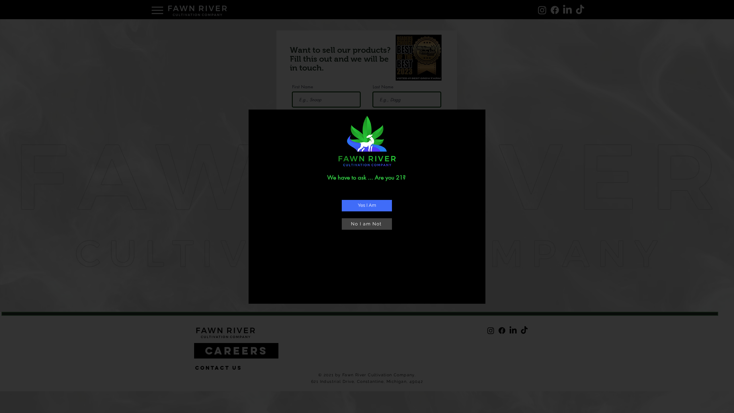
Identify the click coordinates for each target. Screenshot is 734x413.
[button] (367, 205)
